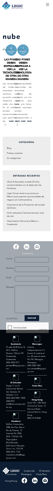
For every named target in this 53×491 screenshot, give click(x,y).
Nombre (10, 268)
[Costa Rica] (41, 477)
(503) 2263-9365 (12, 398)
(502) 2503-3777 (12, 362)
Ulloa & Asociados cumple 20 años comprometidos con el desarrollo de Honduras (24, 185)
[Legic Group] (12, 10)
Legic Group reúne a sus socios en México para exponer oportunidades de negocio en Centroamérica (25, 196)
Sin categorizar (14, 158)
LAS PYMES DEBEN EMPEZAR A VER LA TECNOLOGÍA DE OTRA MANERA (11, 69)
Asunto (9, 258)
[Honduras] (12, 477)
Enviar (32, 318)
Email (9, 277)
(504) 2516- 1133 (13, 451)
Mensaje (10, 287)
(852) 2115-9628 (34, 418)
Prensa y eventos (14, 153)
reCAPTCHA (10, 318)
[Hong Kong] (11, 484)
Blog (9, 148)
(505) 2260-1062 (34, 365)
